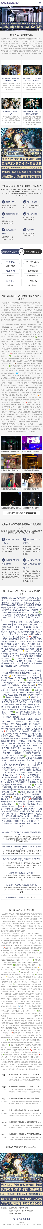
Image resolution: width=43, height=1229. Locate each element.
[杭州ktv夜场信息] (21, 153)
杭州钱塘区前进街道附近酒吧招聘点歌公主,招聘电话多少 (25, 1086)
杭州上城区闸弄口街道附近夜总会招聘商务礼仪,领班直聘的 (25, 1110)
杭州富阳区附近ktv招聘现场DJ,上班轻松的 (24, 1074)
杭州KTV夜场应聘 (14, 1211)
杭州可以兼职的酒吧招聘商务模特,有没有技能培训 (19, 470)
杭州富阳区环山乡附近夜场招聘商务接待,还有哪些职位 (25, 1098)
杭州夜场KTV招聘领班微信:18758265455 (21, 513)
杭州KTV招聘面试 (27, 1211)
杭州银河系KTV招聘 (15, 1214)
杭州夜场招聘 (13, 1208)
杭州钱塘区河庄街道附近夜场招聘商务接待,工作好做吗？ (25, 1122)
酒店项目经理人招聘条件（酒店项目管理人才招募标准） (21, 451)
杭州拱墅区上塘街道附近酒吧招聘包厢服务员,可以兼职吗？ (25, 1134)
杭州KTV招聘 (23, 1208)
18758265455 (23, 1219)
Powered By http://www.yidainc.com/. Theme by (18, 1224)
